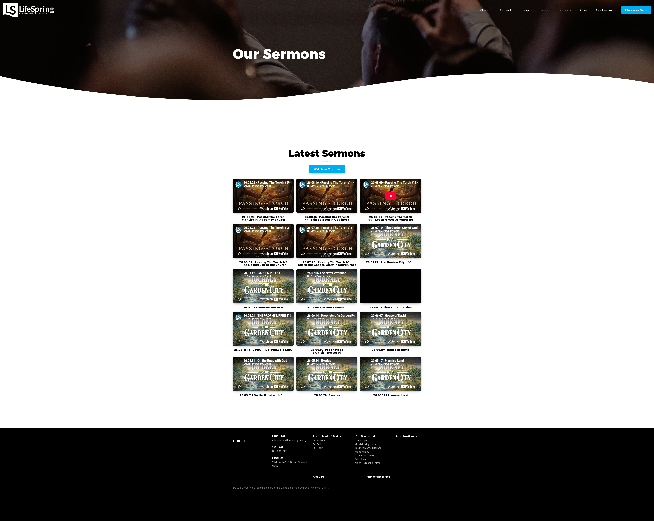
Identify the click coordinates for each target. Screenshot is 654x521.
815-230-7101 (279, 451)
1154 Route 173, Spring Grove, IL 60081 (289, 463)
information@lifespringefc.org (289, 440)
